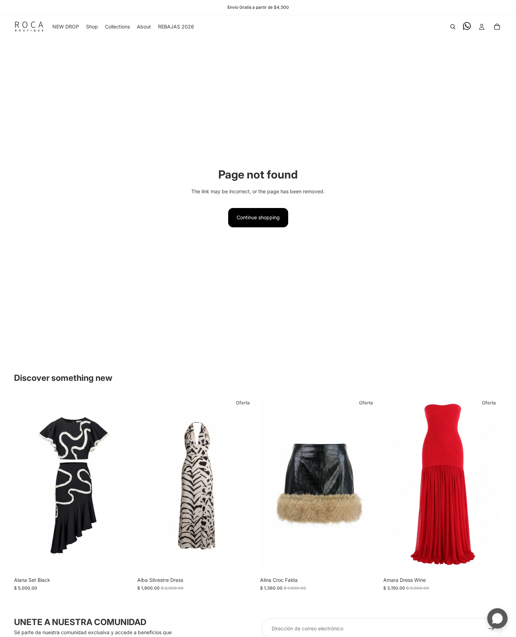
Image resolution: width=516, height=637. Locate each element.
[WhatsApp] (467, 26)
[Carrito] (497, 26)
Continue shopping (258, 217)
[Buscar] (453, 26)
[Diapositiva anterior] (24, 484)
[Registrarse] (491, 628)
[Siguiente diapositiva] (122, 484)
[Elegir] (122, 563)
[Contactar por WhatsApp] (497, 618)
